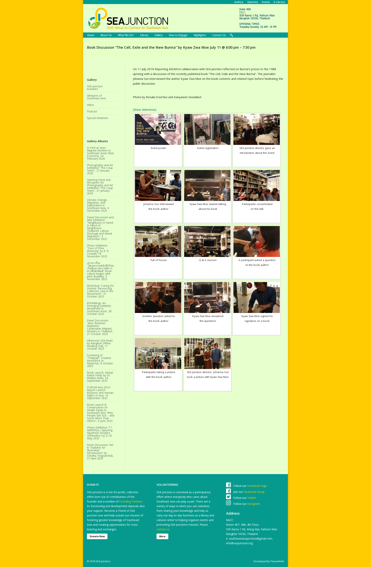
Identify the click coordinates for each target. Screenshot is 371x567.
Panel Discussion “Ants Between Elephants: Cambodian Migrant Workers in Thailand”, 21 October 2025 (100, 327)
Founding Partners (130, 501)
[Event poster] (158, 129)
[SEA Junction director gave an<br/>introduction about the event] (256, 129)
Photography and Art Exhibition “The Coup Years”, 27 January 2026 (100, 169)
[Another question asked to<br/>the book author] (158, 297)
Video (90, 105)
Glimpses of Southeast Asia (96, 97)
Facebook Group (254, 492)
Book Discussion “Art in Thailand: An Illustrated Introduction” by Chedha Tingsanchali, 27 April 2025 (100, 452)
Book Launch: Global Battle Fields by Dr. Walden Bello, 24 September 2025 (100, 376)
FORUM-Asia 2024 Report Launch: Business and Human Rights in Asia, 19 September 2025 (100, 393)
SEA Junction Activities (95, 87)
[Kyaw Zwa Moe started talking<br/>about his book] (207, 185)
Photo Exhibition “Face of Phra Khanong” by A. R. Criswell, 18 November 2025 (98, 251)
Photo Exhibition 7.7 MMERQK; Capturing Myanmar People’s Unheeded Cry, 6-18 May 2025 (99, 433)
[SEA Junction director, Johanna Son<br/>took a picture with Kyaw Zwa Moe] (207, 353)
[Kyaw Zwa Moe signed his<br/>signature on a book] (256, 297)
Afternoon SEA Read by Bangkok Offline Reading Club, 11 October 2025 (99, 344)
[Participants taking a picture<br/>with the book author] (158, 353)
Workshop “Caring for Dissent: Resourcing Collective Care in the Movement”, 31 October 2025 (100, 291)
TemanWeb (277, 561)
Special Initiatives (97, 118)
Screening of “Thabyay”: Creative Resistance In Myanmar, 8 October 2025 (100, 360)
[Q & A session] (207, 241)
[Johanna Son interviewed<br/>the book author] (158, 185)
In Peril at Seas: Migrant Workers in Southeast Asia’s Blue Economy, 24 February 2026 (100, 153)
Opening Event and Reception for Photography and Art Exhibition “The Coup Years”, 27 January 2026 (100, 187)
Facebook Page (257, 486)
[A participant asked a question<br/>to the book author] (256, 241)
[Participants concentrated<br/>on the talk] (256, 185)
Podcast (92, 111)
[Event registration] (207, 129)
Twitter (251, 498)
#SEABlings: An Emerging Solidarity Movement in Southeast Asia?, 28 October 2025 (99, 308)
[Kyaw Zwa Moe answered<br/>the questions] (207, 297)
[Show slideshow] (144, 109)
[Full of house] (158, 241)
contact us (163, 529)
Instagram (253, 504)
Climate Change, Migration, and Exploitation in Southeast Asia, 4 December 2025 (98, 205)
